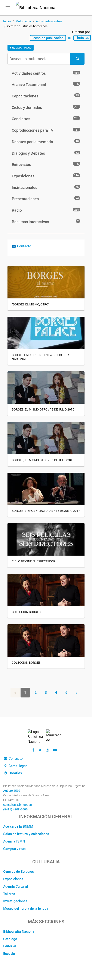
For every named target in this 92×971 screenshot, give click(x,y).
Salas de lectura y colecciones (26, 833)
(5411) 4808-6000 (15, 809)
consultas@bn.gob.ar (17, 805)
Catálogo (10, 939)
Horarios (15, 773)
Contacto (24, 246)
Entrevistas (45, 164)
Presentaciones (45, 198)
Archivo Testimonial (45, 84)
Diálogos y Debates (45, 153)
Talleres (9, 893)
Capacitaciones (45, 95)
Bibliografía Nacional (19, 931)
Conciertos (45, 118)
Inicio (7, 21)
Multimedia (23, 21)
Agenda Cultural (15, 886)
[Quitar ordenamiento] (69, 38)
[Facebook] (33, 750)
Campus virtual (15, 848)
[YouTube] (55, 750)
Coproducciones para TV (45, 130)
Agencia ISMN (14, 841)
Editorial (9, 946)
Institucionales (45, 187)
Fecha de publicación (47, 38)
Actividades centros (49, 21)
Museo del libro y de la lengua (25, 908)
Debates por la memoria (45, 141)
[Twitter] (40, 750)
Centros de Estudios (18, 871)
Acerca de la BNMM (18, 826)
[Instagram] (47, 750)
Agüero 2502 (11, 791)
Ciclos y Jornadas (45, 107)
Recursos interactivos (45, 221)
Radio (45, 210)
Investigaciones (15, 901)
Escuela (9, 953)
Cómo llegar (17, 765)
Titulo (80, 38)
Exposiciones (45, 175)
